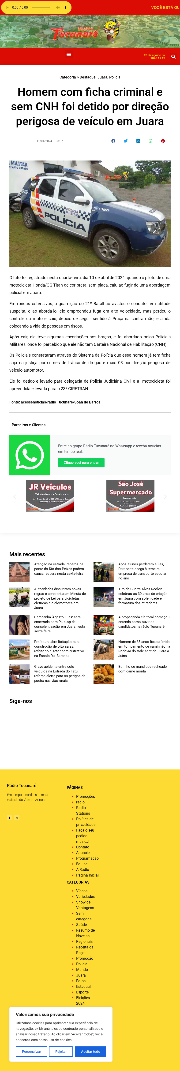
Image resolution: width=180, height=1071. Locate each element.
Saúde (81, 924)
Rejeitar (61, 1051)
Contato (82, 847)
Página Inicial (87, 875)
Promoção (84, 958)
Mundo (82, 969)
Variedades (85, 896)
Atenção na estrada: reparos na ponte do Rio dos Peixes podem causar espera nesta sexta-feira (59, 569)
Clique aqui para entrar (81, 462)
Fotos (81, 981)
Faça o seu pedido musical (85, 836)
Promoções (85, 796)
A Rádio (82, 869)
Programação (87, 858)
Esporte (82, 992)
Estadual (83, 986)
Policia (114, 77)
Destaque (88, 77)
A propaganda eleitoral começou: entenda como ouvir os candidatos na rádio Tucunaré (144, 622)
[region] (60, 1034)
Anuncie (83, 853)
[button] (69, 54)
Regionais (84, 941)
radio (80, 802)
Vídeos (81, 891)
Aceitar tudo (90, 1051)
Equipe (81, 864)
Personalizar (31, 1051)
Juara (102, 77)
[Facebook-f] (9, 817)
